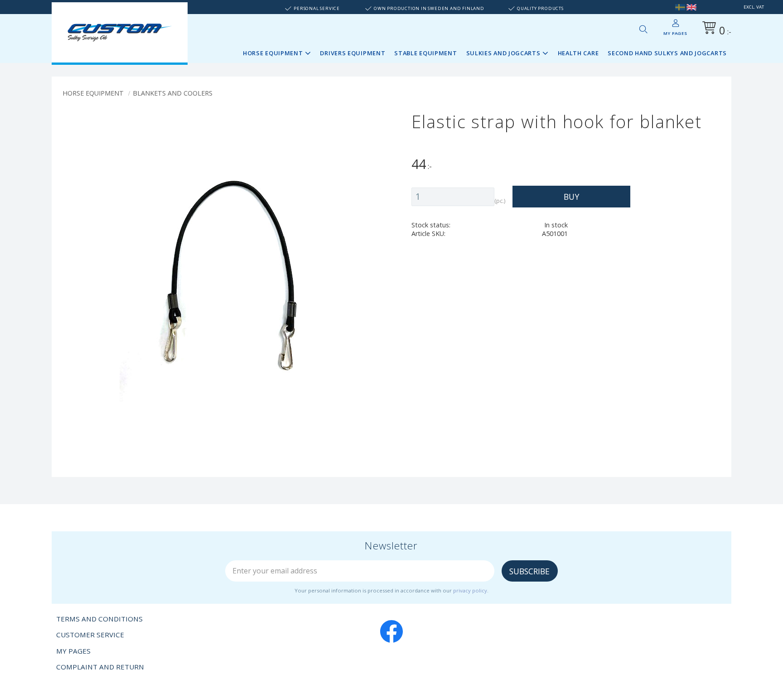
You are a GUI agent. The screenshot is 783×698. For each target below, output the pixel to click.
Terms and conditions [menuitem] (99, 618)
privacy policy (470, 590)
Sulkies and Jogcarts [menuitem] (503, 53)
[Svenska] (680, 7)
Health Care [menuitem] (578, 53)
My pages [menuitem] (675, 33)
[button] (643, 29)
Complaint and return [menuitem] (100, 666)
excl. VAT (754, 7)
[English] (691, 7)
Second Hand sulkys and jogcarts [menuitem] (667, 53)
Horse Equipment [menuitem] (273, 53)
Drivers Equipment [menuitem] (352, 53)
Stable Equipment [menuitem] (425, 53)
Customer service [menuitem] (90, 634)
